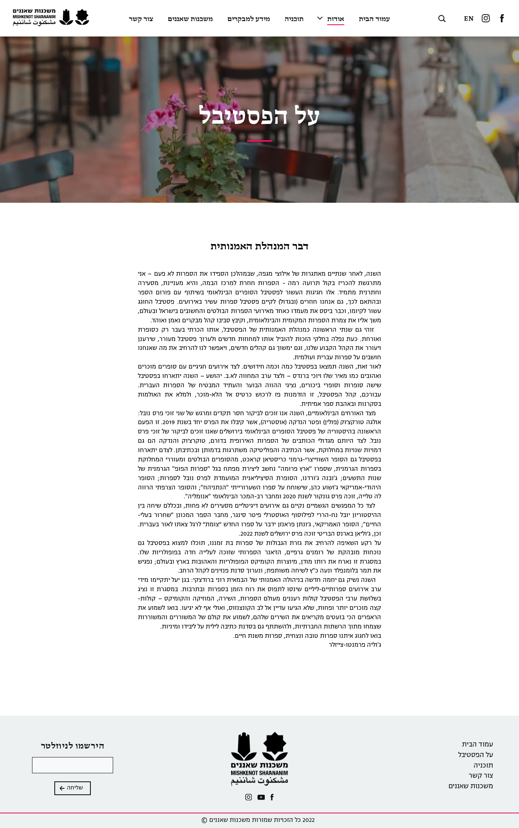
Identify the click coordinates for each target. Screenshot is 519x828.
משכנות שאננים (190, 19)
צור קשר (141, 19)
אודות (335, 19)
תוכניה (294, 19)
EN (469, 19)
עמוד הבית (374, 19)
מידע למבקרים (248, 19)
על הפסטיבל (475, 755)
